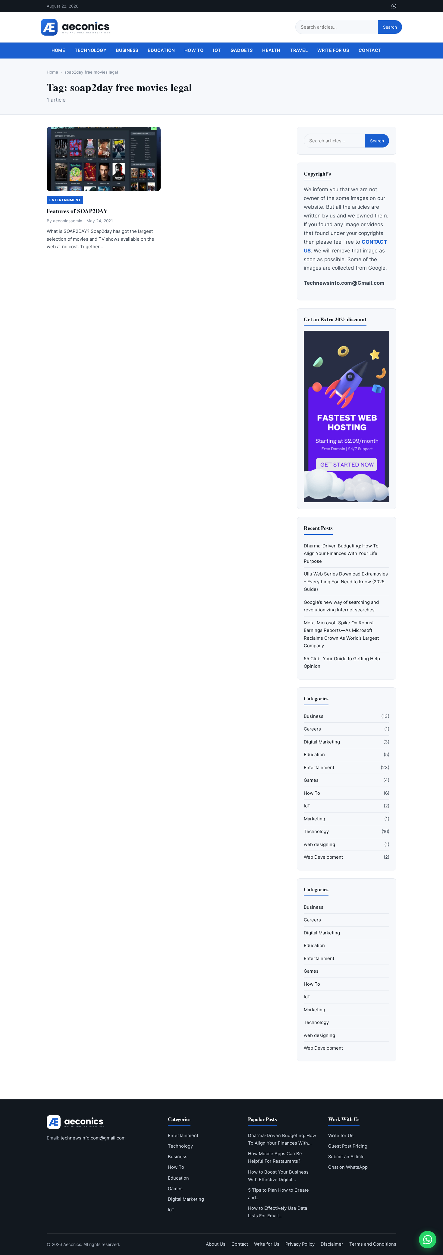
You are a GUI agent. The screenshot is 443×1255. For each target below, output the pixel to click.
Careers (312, 729)
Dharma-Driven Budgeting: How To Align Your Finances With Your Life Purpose (341, 553)
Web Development (323, 857)
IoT (217, 50)
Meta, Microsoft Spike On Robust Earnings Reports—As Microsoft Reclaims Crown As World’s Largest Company (341, 634)
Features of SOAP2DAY (77, 211)
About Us (215, 1244)
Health (271, 50)
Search (390, 27)
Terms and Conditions (372, 1244)
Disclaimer (332, 1244)
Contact (370, 50)
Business (127, 50)
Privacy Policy (300, 1244)
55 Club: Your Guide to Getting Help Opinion (342, 662)
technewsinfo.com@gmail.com (93, 1138)
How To (193, 50)
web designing (319, 844)
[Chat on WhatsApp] (427, 1239)
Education (161, 50)
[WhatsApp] (393, 6)
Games (311, 780)
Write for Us (333, 50)
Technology (90, 50)
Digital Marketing (322, 742)
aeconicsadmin (67, 220)
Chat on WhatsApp (348, 1167)
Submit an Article (346, 1156)
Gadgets (242, 50)
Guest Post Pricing (347, 1146)
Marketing (314, 819)
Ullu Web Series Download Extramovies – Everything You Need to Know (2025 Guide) (346, 581)
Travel (299, 50)
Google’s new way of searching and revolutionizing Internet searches (341, 606)
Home (58, 50)
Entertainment (64, 200)
